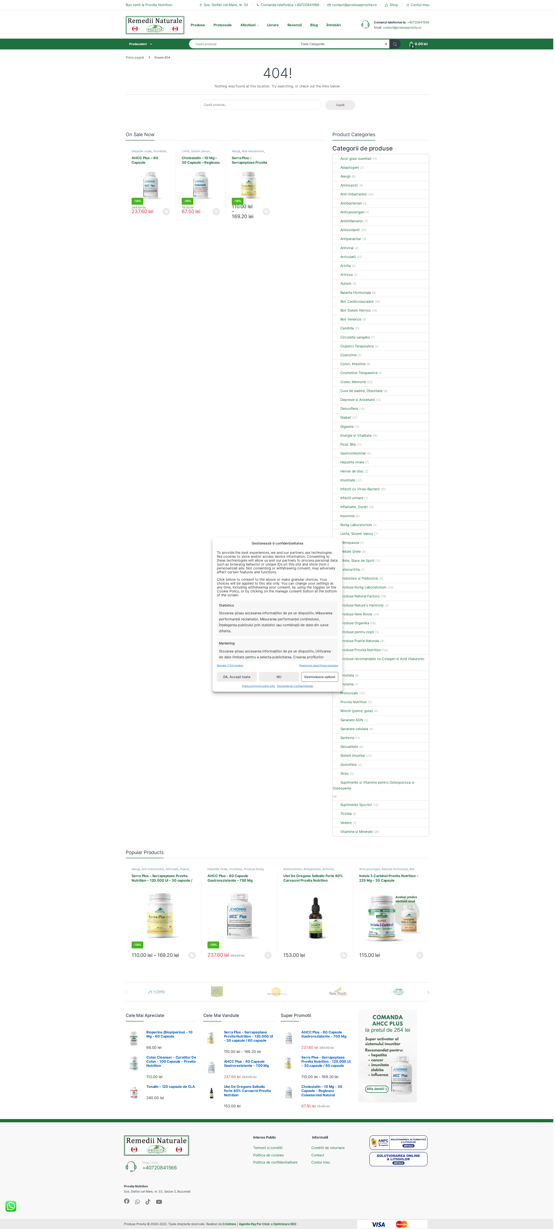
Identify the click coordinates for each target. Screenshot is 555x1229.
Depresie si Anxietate (357, 399)
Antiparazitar (350, 239)
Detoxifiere (349, 408)
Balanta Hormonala (355, 292)
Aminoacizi (349, 185)
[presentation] (428, 992)
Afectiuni (248, 25)
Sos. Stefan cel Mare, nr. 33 (226, 5)
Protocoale (223, 25)
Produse (198, 25)
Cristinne (229, 1224)
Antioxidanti (350, 230)
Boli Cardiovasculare (356, 301)
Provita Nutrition (353, 702)
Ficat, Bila (348, 444)
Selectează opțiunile (262, 211)
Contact (317, 1155)
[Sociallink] (126, 1201)
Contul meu (420, 5)
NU (279, 677)
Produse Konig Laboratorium (363, 587)
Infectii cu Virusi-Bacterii (360, 489)
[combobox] (243, 43)
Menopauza (349, 542)
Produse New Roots (356, 614)
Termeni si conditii (267, 1148)
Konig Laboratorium (356, 525)
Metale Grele (350, 551)
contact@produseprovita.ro (354, 5)
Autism (345, 283)
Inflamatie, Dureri (354, 507)
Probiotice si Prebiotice (359, 578)
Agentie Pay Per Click (254, 1224)
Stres (344, 773)
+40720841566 (418, 22)
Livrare (273, 25)
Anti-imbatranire (253, 151)
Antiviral (346, 248)
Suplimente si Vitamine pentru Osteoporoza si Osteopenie (373, 785)
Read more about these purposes (318, 665)
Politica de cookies (268, 1155)
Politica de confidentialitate (275, 1162)
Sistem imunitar (352, 755)
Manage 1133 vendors (230, 665)
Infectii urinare (351, 498)
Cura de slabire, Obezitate (361, 391)
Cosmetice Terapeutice (358, 373)
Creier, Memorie (353, 382)
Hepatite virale (142, 151)
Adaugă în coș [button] (164, 211)
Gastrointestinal (353, 453)
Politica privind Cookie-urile (258, 686)
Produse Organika (354, 623)
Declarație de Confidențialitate (295, 686)
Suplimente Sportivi (356, 804)
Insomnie (347, 516)
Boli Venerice (350, 319)
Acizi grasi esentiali (355, 158)
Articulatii (348, 257)
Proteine (347, 684)
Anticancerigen (352, 212)
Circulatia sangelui (355, 337)
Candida (347, 328)
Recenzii (294, 25)
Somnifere (348, 764)
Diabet (345, 417)
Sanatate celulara (354, 729)
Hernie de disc (351, 471)
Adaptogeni (349, 167)
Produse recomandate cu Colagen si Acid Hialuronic (382, 659)
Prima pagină (135, 57)
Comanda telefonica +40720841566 (290, 5)
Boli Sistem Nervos (355, 310)
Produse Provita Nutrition (360, 650)
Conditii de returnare (328, 1148)
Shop (394, 5)
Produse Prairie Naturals (359, 641)
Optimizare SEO (284, 1224)
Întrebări (333, 25)
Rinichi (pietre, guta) (356, 711)
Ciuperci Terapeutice (357, 346)
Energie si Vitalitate (355, 435)
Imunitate (159, 151)
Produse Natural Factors (359, 596)
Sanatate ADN (351, 720)
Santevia (347, 737)
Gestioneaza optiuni (319, 677)
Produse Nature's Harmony (362, 605)
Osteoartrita (350, 569)
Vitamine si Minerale (356, 831)
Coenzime (348, 355)
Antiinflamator (351, 221)
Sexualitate (349, 746)
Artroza (346, 274)
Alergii (236, 151)
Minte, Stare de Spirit (357, 560)
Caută (340, 105)
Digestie (346, 426)
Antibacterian (351, 203)
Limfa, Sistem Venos (195, 151)
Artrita (345, 265)
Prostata (347, 675)
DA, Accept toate (236, 677)
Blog (314, 25)
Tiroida (345, 813)
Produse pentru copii (357, 632)
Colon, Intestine (352, 364)
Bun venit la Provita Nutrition (149, 5)
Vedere (345, 822)
